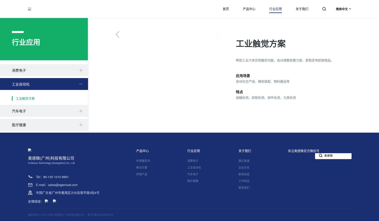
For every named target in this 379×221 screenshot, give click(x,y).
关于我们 (244, 150)
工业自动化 (21, 84)
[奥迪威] (54, 201)
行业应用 (193, 150)
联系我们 (244, 187)
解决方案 (141, 167)
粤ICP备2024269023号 (100, 214)
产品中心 (142, 150)
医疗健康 (19, 124)
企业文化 (244, 167)
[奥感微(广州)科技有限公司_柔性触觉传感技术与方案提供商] (29, 8)
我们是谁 (244, 160)
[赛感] (46, 201)
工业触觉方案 (25, 98)
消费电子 (19, 70)
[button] (117, 34)
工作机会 (244, 181)
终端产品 (141, 174)
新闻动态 (244, 174)
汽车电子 (19, 110)
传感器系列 (143, 160)
